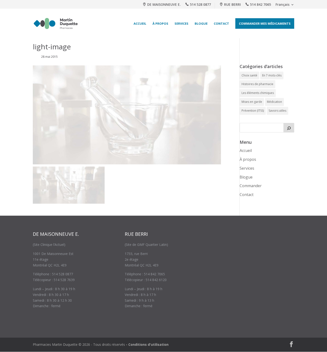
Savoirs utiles (277, 111)
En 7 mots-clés (272, 75)
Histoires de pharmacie (257, 84)
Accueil (140, 23)
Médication (274, 102)
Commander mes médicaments (265, 23)
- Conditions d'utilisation (147, 344)
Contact (221, 23)
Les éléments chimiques (258, 93)
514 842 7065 (260, 5)
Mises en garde (252, 102)
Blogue (201, 23)
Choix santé (249, 75)
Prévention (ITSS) (253, 111)
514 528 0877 (200, 5)
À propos (160, 23)
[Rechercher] (288, 128)
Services (181, 23)
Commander (251, 185)
